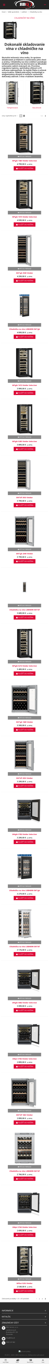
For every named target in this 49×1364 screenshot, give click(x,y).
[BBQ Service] (24, 4)
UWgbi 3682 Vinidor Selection (24, 1003)
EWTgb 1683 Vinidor (24, 722)
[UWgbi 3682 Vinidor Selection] (24, 980)
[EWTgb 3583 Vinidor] (24, 250)
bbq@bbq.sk (10, 1338)
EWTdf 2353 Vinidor (24, 778)
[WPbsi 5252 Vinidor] (24, 1260)
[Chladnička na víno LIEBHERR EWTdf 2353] (24, 924)
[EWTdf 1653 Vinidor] (24, 1092)
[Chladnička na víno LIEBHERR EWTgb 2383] (24, 306)
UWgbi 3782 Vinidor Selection (24, 834)
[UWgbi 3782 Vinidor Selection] (24, 811)
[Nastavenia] (45, 4)
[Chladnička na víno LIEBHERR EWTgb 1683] (24, 867)
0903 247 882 (10, 1342)
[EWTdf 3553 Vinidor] (24, 474)
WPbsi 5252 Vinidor (24, 1283)
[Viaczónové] (37, 93)
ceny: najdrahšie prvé (9, 116)
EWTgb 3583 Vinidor (24, 273)
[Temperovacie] (12, 93)
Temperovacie (12, 108)
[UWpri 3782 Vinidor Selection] (24, 1036)
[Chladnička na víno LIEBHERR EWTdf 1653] (24, 1148)
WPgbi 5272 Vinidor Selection (24, 666)
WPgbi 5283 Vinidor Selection (24, 441)
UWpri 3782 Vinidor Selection (24, 1059)
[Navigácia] (4, 4)
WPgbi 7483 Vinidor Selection (24, 161)
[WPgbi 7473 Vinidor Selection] (24, 194)
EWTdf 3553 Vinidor (24, 497)
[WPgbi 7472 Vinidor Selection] (24, 362)
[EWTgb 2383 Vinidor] (24, 531)
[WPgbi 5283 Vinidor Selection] (24, 418)
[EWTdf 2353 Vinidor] (24, 755)
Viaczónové (36, 108)
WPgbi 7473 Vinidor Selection (24, 217)
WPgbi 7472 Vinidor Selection (24, 385)
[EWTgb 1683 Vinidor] (24, 699)
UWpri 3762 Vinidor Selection (24, 1227)
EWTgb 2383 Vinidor (24, 553)
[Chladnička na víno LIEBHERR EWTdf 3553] (24, 587)
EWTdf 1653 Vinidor (24, 1115)
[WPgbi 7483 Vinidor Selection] (24, 138)
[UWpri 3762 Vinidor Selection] (24, 1204)
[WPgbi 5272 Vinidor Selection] (24, 643)
